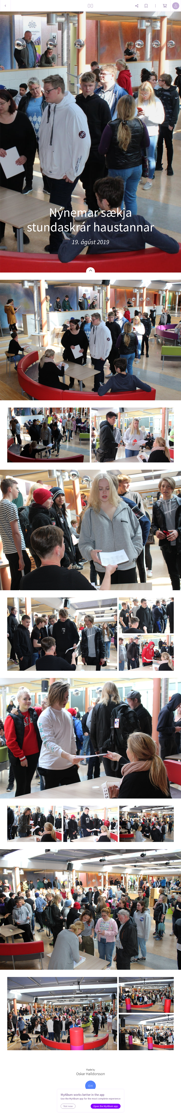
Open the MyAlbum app (105, 1106)
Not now (68, 1106)
